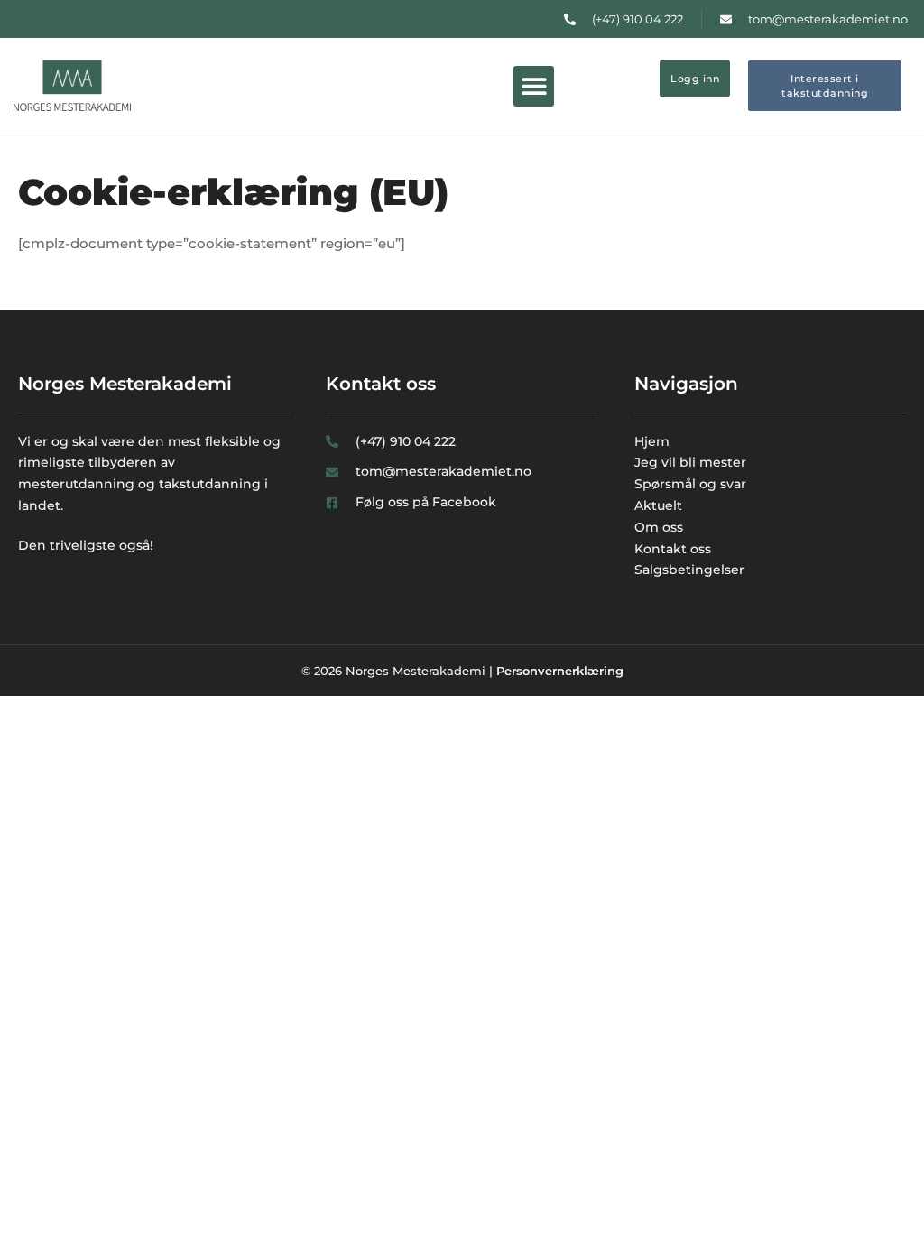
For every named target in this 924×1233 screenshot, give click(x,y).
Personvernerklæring (560, 670)
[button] (533, 86)
